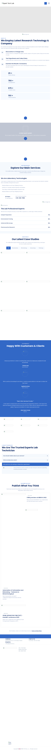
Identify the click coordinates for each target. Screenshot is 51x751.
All (8, 248)
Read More (25, 118)
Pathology (41, 248)
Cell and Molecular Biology (13, 305)
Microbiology (24, 248)
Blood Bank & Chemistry (38, 334)
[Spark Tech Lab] (8, 3)
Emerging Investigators (13, 334)
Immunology (33, 248)
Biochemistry (15, 248)
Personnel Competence (38, 305)
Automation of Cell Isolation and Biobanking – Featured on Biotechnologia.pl (13, 592)
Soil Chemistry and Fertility (38, 276)
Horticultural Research (13, 276)
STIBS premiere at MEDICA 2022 (36, 497)
